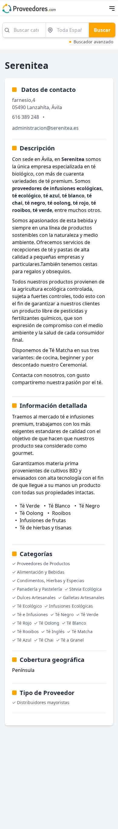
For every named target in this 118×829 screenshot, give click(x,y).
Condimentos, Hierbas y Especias (50, 580)
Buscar (102, 30)
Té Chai (46, 640)
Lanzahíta (38, 107)
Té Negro (64, 614)
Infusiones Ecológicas (71, 606)
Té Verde (89, 614)
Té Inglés (55, 631)
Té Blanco (76, 623)
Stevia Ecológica (85, 589)
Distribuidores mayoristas (43, 702)
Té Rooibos (28, 631)
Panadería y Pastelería (39, 589)
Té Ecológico (29, 606)
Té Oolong (49, 623)
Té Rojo (24, 623)
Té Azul (24, 640)
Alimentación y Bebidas (40, 572)
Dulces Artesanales (36, 597)
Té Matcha (82, 631)
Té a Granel (72, 640)
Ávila (56, 107)
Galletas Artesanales (83, 597)
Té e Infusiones (32, 614)
